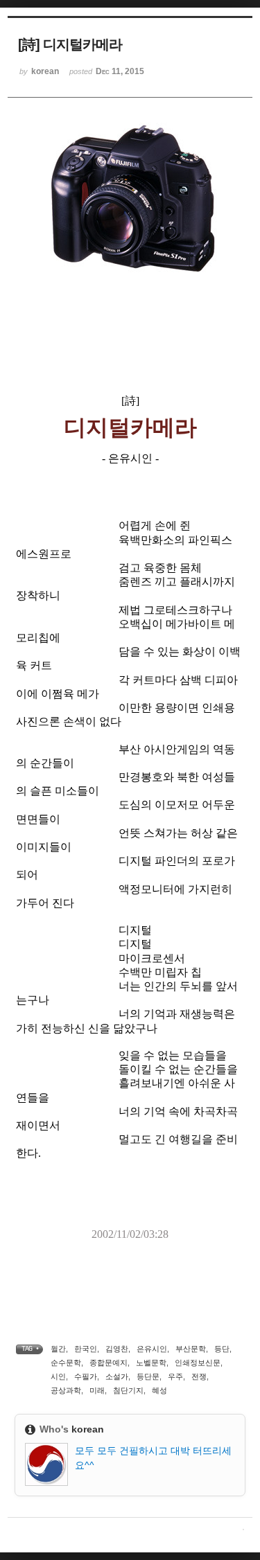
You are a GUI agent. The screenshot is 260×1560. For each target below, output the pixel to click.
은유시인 (152, 1349)
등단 (221, 1349)
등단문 (148, 1376)
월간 (58, 1349)
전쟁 (199, 1376)
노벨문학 (151, 1362)
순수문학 (66, 1362)
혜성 (159, 1390)
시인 (58, 1376)
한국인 (85, 1349)
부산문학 (190, 1349)
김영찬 (116, 1349)
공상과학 (66, 1390)
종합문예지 (108, 1362)
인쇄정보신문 (197, 1362)
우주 (175, 1376)
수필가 (85, 1376)
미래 (97, 1390)
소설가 (116, 1376)
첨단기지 (128, 1390)
